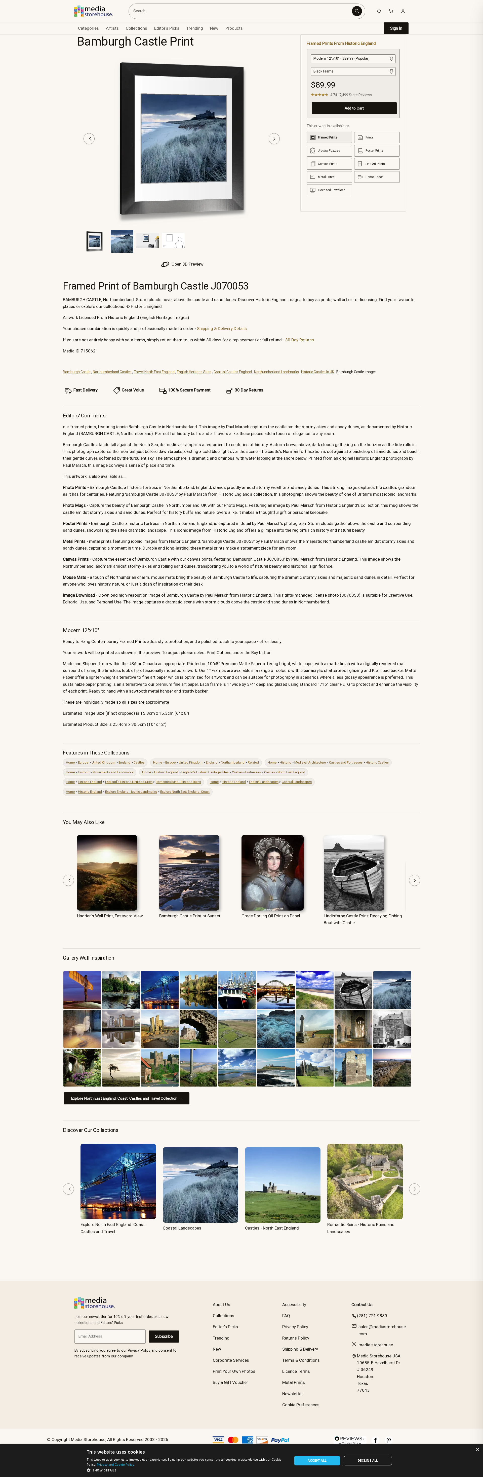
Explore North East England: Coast (185, 792)
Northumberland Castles (112, 372)
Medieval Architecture (310, 762)
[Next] (274, 138)
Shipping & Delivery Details (222, 328)
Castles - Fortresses (246, 772)
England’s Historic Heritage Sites (205, 772)
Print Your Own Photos (234, 1371)
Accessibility (294, 1304)
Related (253, 762)
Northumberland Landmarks (276, 372)
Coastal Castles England (233, 372)
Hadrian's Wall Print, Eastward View (110, 915)
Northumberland (233, 762)
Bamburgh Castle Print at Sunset (189, 915)
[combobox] (241, 11)
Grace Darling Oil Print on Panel (271, 915)
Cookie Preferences (300, 1404)
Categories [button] (88, 28)
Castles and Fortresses (346, 762)
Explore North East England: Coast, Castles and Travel (112, 1228)
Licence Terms (296, 1371)
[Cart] (390, 11)
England (124, 762)
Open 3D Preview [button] (187, 264)
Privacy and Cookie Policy (115, 1464)
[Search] (357, 11)
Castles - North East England (284, 772)
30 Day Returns (299, 339)
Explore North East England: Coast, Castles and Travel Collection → (126, 1098)
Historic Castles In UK (317, 372)
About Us (221, 1304)
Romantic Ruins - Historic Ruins (178, 782)
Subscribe (164, 1336)
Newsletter (292, 1393)
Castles (139, 762)
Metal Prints (293, 1382)
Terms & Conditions (301, 1360)
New (214, 28)
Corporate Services (231, 1360)
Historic (285, 762)
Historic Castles (377, 762)
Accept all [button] (317, 1460)
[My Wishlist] (378, 11)
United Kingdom (103, 762)
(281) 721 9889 (372, 1315)
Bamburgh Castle (77, 372)
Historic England (166, 772)
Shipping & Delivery (300, 1349)
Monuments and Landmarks (113, 772)
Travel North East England (154, 372)
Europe (83, 762)
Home (70, 762)
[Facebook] (376, 1442)
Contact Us (362, 1304)
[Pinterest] (389, 1442)
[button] (186, 1470)
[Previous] (89, 138)
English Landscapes (263, 782)
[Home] (97, 11)
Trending (194, 28)
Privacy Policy (295, 1326)
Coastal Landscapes (297, 782)
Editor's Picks (166, 28)
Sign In (396, 28)
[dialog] (241, 1460)
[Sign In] (403, 11)
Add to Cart (354, 108)
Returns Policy (295, 1338)
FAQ (286, 1315)
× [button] (477, 1450)
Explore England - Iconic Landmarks (131, 792)
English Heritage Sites (194, 372)
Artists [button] (112, 28)
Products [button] (234, 28)
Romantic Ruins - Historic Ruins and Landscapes (360, 1228)
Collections (136, 28)
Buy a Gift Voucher (230, 1382)
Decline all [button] (368, 1460)
